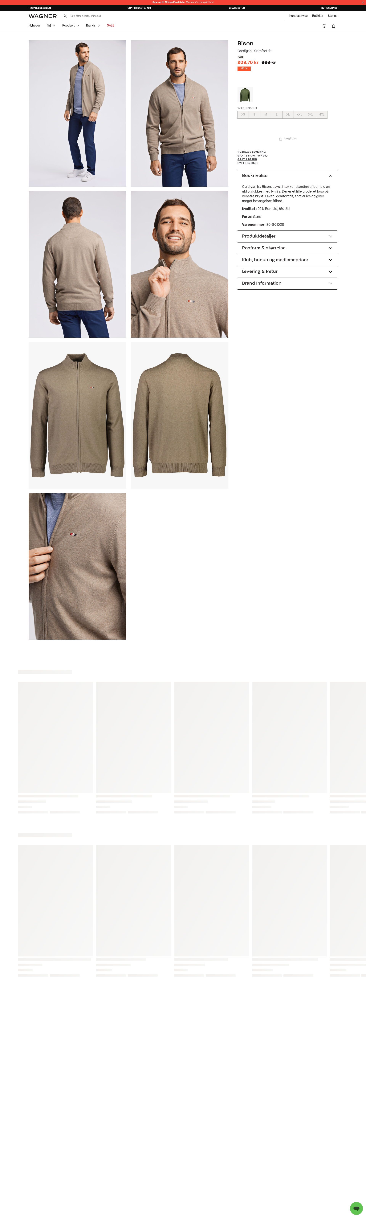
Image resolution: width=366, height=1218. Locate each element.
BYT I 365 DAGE (329, 8)
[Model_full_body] (77, 113)
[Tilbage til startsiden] (43, 16)
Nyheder (34, 25)
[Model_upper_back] (77, 264)
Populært (68, 25)
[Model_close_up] (179, 264)
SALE (110, 25)
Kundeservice (298, 16)
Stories (332, 16)
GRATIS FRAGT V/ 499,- (140, 8)
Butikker (317, 16)
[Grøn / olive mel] (245, 94)
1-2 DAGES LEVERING (40, 8)
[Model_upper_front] (179, 113)
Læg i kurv (290, 138)
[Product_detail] (77, 566)
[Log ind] (324, 26)
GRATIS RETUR (237, 8)
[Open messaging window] (356, 1208)
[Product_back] (179, 415)
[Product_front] (77, 415)
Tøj (49, 25)
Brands (91, 25)
